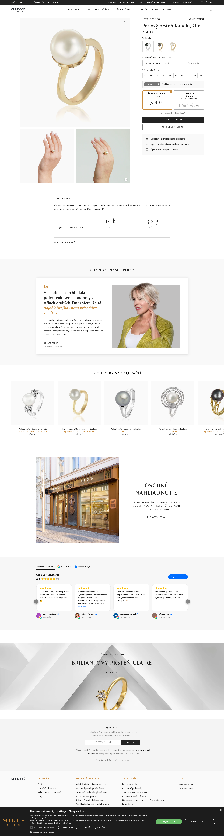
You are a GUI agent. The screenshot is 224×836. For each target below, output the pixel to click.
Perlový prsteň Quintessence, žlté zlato (79, 429)
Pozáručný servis (129, 804)
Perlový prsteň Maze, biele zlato (173, 429)
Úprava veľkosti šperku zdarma (164, 150)
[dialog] (112, 821)
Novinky (112, 2)
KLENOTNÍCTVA (156, 517)
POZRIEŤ (112, 672)
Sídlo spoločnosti (186, 789)
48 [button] (145, 76)
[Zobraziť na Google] (38, 615)
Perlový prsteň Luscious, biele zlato (126, 429)
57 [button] (201, 76)
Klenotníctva (189, 2)
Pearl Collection (195, 19)
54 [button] (182, 76)
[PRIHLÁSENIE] (207, 2)
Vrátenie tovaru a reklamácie (135, 792)
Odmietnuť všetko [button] (199, 822)
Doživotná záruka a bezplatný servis (92, 792)
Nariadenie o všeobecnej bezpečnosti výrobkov (143, 800)
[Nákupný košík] (211, 2)
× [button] (221, 810)
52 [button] (170, 76)
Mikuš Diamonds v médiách (50, 792)
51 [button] (163, 76)
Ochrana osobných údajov (134, 796)
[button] (36, 601)
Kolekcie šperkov (161, 10)
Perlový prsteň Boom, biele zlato (33, 429)
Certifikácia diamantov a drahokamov (93, 804)
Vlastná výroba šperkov (86, 796)
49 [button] (151, 76)
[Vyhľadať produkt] (211, 9)
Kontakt (183, 779)
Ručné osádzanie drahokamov (89, 800)
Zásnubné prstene (125, 10)
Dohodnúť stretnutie (173, 127)
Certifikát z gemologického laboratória (168, 139)
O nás (140, 2)
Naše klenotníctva (187, 785)
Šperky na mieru (72, 10)
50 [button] (158, 76)
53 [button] (176, 76)
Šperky (87, 10)
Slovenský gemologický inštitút (90, 788)
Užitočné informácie (156, 2)
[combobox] (173, 63)
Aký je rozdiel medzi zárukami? (173, 113)
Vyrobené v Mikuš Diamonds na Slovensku (170, 144)
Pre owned (175, 2)
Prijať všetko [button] (169, 822)
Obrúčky (143, 10)
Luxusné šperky (103, 10)
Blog (40, 796)
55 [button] (189, 76)
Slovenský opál (127, 2)
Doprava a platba (129, 784)
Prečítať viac (66, 823)
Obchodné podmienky (132, 788)
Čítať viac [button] (82, 606)
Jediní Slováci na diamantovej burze (92, 784)
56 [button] (195, 76)
